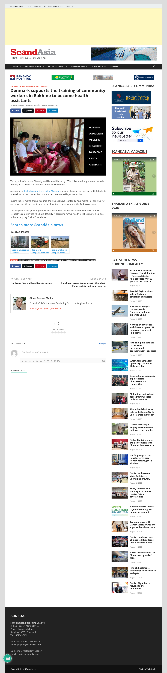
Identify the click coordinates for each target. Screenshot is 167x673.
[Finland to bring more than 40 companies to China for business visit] (120, 440)
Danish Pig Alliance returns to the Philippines (140, 586)
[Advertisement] (83, 26)
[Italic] (26, 360)
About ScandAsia (40, 6)
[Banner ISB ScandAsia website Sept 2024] (124, 59)
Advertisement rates (55, 6)
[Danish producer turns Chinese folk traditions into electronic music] (120, 537)
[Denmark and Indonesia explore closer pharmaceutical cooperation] (120, 376)
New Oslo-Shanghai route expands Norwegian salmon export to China (140, 310)
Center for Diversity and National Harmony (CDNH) (41, 260)
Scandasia (30, 669)
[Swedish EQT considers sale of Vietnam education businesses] (120, 291)
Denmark (14, 86)
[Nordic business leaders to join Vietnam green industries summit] (120, 506)
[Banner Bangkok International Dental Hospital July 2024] (131, 118)
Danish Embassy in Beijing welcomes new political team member (142, 427)
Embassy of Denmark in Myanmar (80, 260)
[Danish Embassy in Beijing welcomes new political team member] (120, 424)
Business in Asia (33, 66)
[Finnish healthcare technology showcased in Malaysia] (120, 568)
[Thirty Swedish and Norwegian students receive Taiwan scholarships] (120, 488)
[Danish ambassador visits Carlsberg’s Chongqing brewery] (120, 473)
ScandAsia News (56, 66)
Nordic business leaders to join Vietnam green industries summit (142, 509)
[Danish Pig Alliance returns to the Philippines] (120, 583)
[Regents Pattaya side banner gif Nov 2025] (131, 103)
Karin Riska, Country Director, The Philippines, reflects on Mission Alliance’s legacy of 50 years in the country (143, 276)
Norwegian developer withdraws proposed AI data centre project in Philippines (142, 328)
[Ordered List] (37, 360)
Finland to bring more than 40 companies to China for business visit (142, 443)
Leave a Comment (50, 105)
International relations (29, 86)
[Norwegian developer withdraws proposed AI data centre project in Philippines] (120, 325)
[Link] (51, 360)
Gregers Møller (34, 105)
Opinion (114, 66)
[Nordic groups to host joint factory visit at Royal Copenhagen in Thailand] (120, 455)
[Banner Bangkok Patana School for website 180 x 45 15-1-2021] (144, 79)
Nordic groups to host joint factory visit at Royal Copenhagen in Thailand (141, 459)
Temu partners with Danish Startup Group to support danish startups (143, 525)
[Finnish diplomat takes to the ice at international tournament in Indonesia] (120, 343)
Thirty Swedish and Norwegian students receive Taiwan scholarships (140, 492)
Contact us (69, 6)
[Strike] (33, 360)
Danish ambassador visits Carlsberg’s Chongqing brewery (140, 476)
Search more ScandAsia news (36, 224)
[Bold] (22, 360)
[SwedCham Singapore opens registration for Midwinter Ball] (120, 361)
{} (55, 361)
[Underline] (30, 360)
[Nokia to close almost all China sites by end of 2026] (120, 552)
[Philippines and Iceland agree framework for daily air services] (120, 394)
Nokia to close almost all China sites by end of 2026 (143, 555)
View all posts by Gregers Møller (46, 308)
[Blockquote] (44, 360)
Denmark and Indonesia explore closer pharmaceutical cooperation (142, 380)
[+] (58, 361)
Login (103, 343)
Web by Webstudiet (148, 669)
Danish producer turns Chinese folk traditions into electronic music (142, 540)
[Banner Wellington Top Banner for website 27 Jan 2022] (103, 79)
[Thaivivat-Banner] (63, 79)
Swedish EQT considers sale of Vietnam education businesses (141, 294)
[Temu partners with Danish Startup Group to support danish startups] (120, 522)
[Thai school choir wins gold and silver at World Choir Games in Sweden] (120, 409)
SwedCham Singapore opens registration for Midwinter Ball (141, 363)
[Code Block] (48, 360)
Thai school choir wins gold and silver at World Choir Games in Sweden (142, 412)
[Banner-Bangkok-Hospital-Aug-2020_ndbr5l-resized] (20, 79)
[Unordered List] (41, 360)
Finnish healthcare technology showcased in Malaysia (143, 570)
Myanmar (44, 86)
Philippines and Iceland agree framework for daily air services (142, 397)
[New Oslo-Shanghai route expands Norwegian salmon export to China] (120, 306)
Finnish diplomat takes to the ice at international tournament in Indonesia (143, 346)
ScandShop (97, 66)
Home (29, 6)
